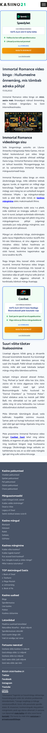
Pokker (5, 610)
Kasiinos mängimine (13, 546)
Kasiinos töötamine (10, 613)
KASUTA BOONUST (23, 50)
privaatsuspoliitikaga (11, 719)
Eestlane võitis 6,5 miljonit (12, 656)
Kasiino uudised (10, 595)
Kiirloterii (5, 528)
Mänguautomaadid (12, 496)
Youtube (6, 687)
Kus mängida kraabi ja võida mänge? (17, 560)
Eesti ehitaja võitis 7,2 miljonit (14, 652)
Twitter (5, 675)
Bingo (4, 599)
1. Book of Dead (8, 574)
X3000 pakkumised (10, 485)
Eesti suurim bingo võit (11, 634)
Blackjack (6, 524)
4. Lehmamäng (8, 585)
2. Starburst (6, 578)
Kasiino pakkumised (12, 471)
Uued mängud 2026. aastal (13, 499)
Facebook (6, 679)
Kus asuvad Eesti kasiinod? (13, 556)
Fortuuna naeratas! (12, 645)
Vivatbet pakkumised (10, 475)
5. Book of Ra (7, 588)
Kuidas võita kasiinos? (11, 549)
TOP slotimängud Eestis (15, 570)
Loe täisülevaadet (24, 56)
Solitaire (5, 535)
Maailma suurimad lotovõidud (14, 624)
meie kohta (19, 713)
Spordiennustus (8, 602)
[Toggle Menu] (44, 4)
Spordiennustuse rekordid (12, 631)
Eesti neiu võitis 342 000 (12, 663)
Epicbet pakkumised (10, 478)
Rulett (4, 531)
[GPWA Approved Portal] (23, 691)
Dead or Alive (7, 507)
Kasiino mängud (10, 521)
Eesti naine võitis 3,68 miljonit (14, 659)
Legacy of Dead (8, 510)
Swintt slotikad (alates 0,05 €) (14, 514)
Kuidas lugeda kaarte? (11, 553)
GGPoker (5, 538)
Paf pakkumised (8, 482)
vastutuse (34, 716)
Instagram (7, 683)
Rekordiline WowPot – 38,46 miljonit (17, 627)
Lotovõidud (8, 620)
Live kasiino (7, 606)
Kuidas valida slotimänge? (12, 503)
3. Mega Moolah (8, 581)
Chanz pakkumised (10, 489)
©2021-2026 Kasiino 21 (13, 671)
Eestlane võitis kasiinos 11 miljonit (15, 649)
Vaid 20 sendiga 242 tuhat (12, 638)
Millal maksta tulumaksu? (12, 563)
